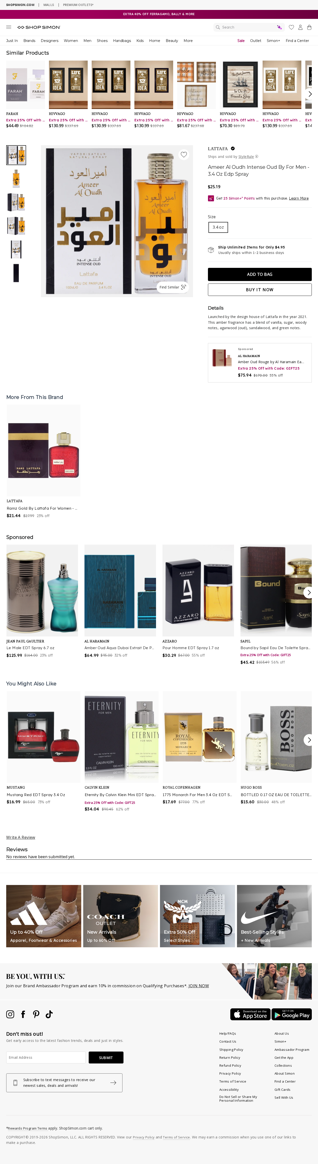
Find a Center (297, 40)
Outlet (255, 40)
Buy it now (260, 289)
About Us (282, 1033)
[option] (117, 221)
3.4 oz (218, 227)
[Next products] (310, 740)
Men (87, 40)
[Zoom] (117, 219)
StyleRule (246, 156)
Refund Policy (230, 1065)
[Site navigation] (8, 28)
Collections (283, 1065)
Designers (49, 40)
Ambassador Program (292, 1049)
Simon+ (273, 40)
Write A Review (20, 837)
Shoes (102, 40)
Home (154, 40)
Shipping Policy (231, 1049)
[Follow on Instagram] (10, 1017)
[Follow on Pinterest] (36, 1017)
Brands (29, 40)
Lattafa (218, 148)
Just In (12, 40)
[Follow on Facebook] (23, 1017)
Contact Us (228, 1041)
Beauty (172, 40)
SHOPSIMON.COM (20, 4)
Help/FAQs (227, 1033)
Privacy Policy (230, 1073)
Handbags (122, 40)
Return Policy (229, 1057)
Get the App (284, 1057)
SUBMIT (106, 1057)
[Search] (249, 27)
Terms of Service (232, 1081)
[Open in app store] (251, 1019)
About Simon (285, 1073)
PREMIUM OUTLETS (78, 4)
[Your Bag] (309, 28)
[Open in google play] (292, 1019)
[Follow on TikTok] (49, 1017)
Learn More (299, 198)
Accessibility (229, 1089)
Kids (140, 40)
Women (71, 40)
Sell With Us (284, 1097)
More (188, 40)
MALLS (48, 4)
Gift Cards (283, 1089)
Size (212, 216)
